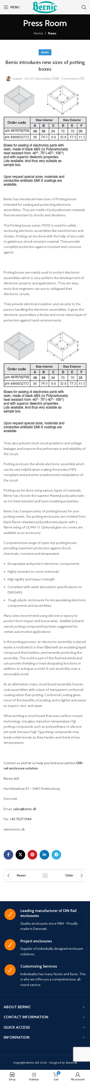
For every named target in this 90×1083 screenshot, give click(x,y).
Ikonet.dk (71, 1062)
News (52, 33)
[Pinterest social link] (32, 855)
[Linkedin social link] (44, 855)
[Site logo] (44, 7)
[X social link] (20, 855)
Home (38, 33)
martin (17, 78)
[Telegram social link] (56, 855)
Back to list (45, 875)
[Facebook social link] (8, 855)
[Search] (84, 7)
